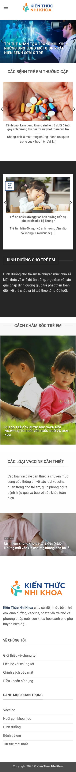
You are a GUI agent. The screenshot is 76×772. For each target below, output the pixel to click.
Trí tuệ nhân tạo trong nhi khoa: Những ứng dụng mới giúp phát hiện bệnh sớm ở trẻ (36, 48)
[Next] (70, 211)
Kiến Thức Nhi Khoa (18, 608)
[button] (5, 7)
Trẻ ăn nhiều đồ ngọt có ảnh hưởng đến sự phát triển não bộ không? (38, 218)
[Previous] (5, 211)
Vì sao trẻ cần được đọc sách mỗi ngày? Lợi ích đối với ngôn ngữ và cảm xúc (36, 431)
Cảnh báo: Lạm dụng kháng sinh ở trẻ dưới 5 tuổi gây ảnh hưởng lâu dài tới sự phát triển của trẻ (38, 127)
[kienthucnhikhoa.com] (38, 7)
